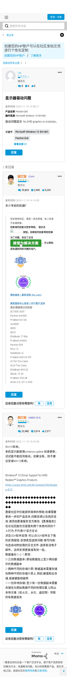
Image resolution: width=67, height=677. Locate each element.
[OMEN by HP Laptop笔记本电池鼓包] (25, 63)
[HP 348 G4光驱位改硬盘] (22, 63)
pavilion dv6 (22, 138)
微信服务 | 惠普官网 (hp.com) (25, 295)
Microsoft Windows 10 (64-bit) (31, 131)
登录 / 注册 (56, 16)
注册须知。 (43, 670)
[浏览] (5, 17)
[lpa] (10, 76)
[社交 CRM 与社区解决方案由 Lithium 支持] (39, 655)
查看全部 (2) (20, 144)
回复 (14, 152)
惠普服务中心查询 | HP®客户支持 (27, 303)
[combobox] (33, 25)
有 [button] (39, 403)
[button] (60, 72)
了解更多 (36, 55)
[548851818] (10, 421)
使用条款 (30, 670)
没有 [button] (49, 403)
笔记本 (10, 35)
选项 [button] (62, 35)
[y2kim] (10, 179)
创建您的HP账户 (14, 55)
